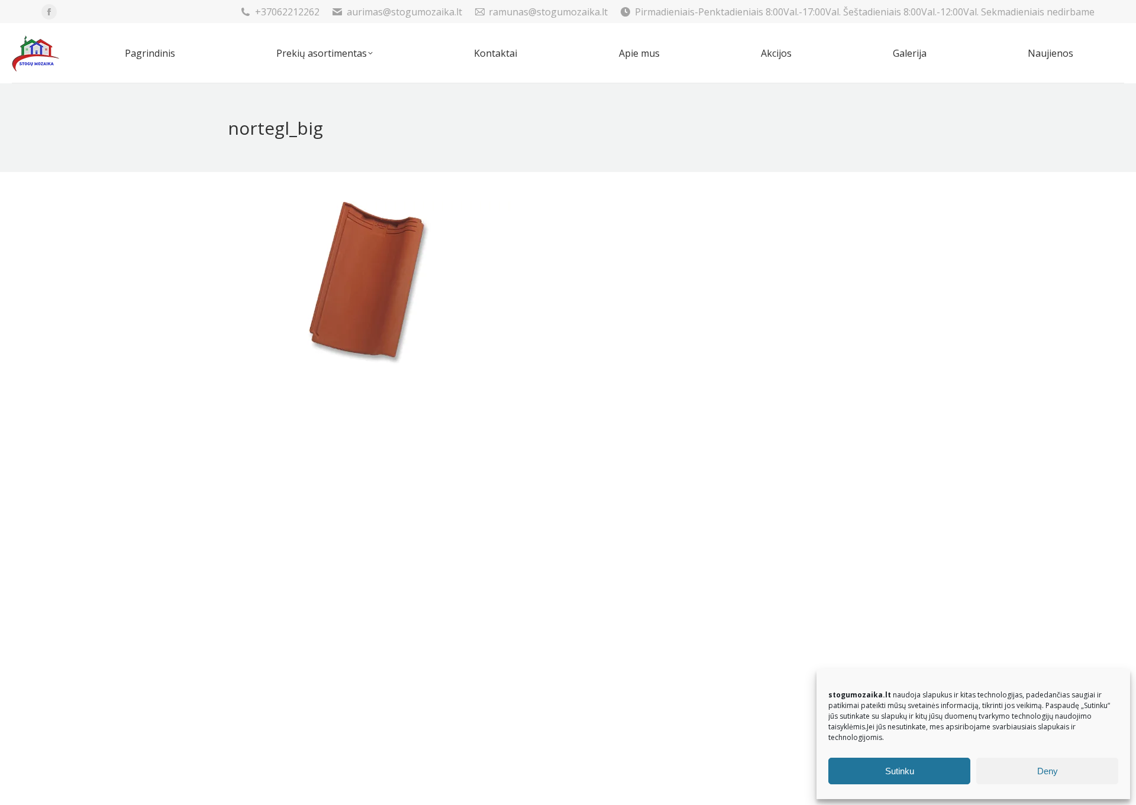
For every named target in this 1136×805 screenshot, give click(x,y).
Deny (1047, 771)
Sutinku (899, 771)
